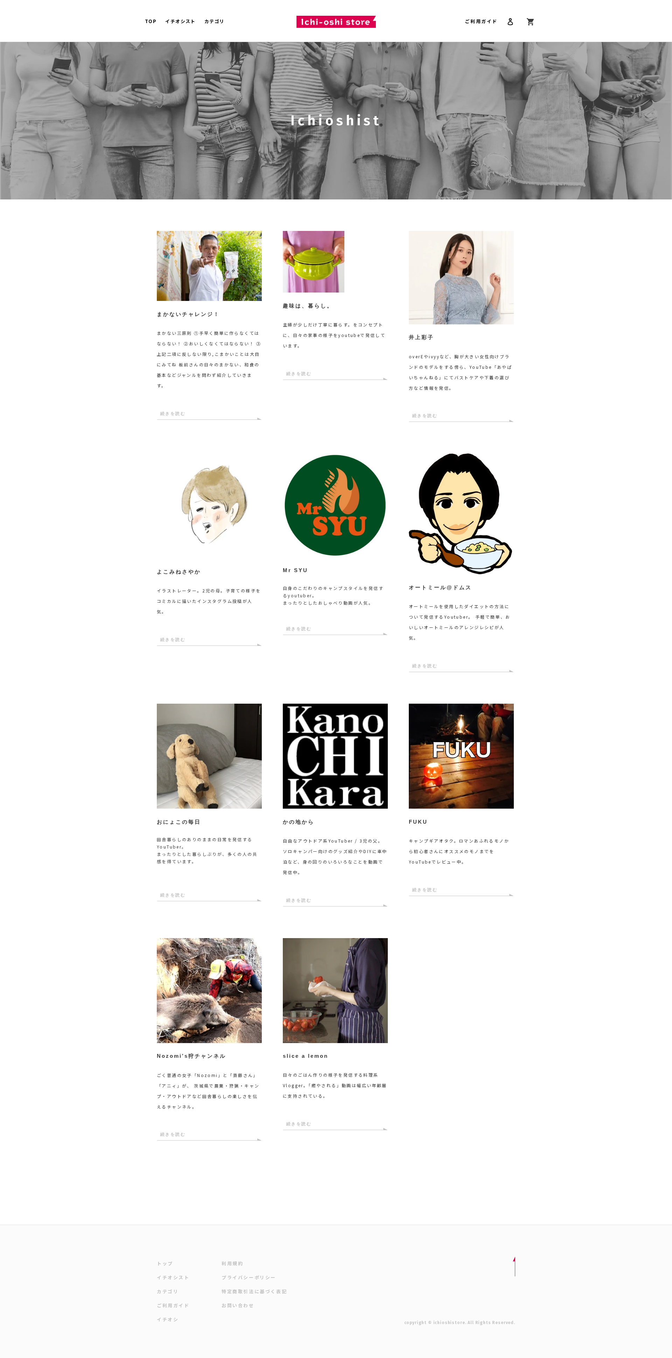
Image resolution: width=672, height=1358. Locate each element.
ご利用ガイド (481, 21)
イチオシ (167, 1319)
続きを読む (173, 413)
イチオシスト (173, 1277)
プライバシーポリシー (249, 1277)
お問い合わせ (238, 1305)
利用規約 (232, 1263)
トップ (165, 1263)
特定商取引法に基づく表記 (254, 1291)
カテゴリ (167, 1291)
